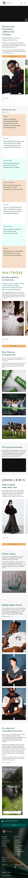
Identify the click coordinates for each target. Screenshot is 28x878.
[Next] (7, 98)
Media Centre (4, 845)
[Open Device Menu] (25, 3)
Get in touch (4, 867)
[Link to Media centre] (14, 134)
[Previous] (3, 98)
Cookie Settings (17, 854)
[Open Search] (21, 3)
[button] (14, 825)
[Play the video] (26, 20)
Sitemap (9, 872)
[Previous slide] (3, 597)
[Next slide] (7, 597)
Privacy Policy (4, 872)
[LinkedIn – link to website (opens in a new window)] (15, 867)
